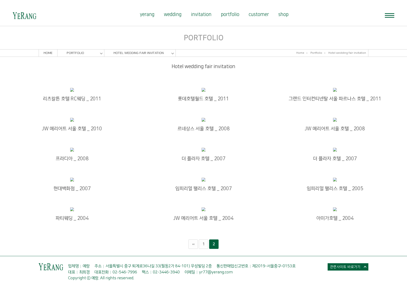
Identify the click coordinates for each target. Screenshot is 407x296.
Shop (283, 14)
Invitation (201, 14)
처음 (193, 244)
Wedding (173, 14)
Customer (259, 14)
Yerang (147, 14)
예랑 (24, 15)
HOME (48, 53)
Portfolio (230, 14)
